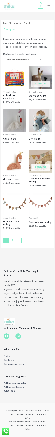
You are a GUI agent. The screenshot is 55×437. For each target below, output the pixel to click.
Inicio (5, 23)
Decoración (16, 23)
